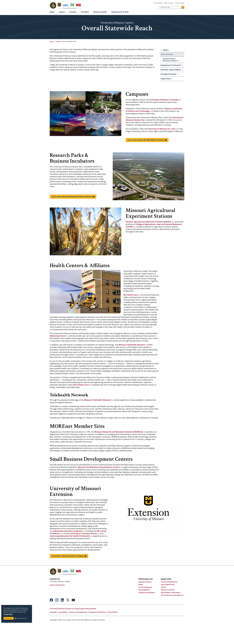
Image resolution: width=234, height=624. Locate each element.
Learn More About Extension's (68, 556)
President (85, 12)
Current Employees (145, 587)
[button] (20, 618)
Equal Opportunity (167, 585)
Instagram (56, 600)
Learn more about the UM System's (146, 140)
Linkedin (62, 600)
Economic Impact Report (171, 69)
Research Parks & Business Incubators (170, 60)
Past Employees (144, 590)
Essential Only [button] (8, 618)
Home (52, 41)
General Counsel (100, 12)
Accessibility (62, 612)
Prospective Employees (146, 592)
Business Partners (145, 582)
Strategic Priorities (168, 74)
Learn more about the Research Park (72, 196)
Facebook (51, 600)
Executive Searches (168, 590)
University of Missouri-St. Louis (162, 129)
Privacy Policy (8, 614)
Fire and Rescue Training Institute (81, 533)
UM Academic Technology (170, 592)
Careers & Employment (169, 582)
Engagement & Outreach (171, 65)
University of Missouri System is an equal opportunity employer (73, 609)
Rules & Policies (169, 3)
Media (140, 585)
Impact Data (166, 78)
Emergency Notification (97, 612)
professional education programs (67, 531)
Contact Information (57, 585)
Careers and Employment (78, 612)
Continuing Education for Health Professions (70, 536)
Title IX (163, 587)
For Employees (158, 3)
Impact (62, 12)
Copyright (53, 612)
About (52, 12)
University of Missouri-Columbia (164, 99)
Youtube (73, 600)
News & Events (179, 3)
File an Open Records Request (171, 595)
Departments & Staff (119, 12)
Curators (72, 12)
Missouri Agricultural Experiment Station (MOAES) (148, 222)
